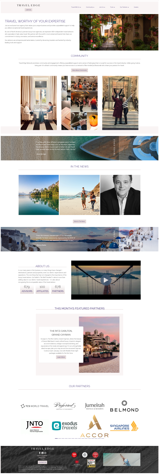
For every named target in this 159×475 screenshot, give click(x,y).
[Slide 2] (59, 438)
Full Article (39, 202)
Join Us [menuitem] (101, 7)
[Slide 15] (102, 438)
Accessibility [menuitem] (42, 457)
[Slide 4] (66, 438)
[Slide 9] (82, 438)
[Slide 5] (69, 438)
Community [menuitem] (89, 7)
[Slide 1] (56, 438)
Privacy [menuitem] (42, 459)
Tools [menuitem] (112, 7)
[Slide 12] (92, 438)
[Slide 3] (63, 438)
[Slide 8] (79, 438)
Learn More (61, 357)
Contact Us (42, 462)
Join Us (28, 10)
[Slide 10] (86, 438)
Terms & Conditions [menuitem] (42, 455)
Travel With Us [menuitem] (75, 7)
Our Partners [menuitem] (123, 7)
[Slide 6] (72, 438)
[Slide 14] (99, 438)
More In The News (79, 221)
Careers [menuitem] (136, 7)
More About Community (79, 70)
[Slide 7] (76, 438)
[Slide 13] (96, 438)
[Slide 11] (89, 438)
